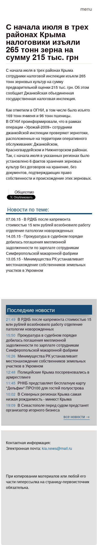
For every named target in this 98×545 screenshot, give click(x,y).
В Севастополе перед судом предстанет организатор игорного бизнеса (47, 407)
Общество (24, 192)
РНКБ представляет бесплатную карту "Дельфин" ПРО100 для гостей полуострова (46, 385)
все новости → (77, 416)
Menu (86, 8)
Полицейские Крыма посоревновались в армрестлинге (47, 374)
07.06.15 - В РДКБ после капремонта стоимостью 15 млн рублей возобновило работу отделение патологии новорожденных (48, 224)
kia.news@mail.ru (57, 448)
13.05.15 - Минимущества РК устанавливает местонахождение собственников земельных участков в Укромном (46, 264)
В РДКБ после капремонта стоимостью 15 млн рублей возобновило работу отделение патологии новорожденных (48, 324)
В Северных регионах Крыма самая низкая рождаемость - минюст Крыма (43, 396)
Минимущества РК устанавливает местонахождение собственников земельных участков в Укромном (46, 361)
